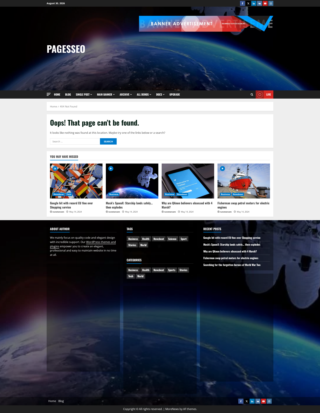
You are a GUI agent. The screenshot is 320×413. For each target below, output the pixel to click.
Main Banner (104, 94)
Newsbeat (59, 194)
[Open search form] (252, 94)
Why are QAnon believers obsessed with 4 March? (187, 205)
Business (113, 194)
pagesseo (66, 48)
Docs (159, 94)
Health (145, 239)
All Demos (143, 94)
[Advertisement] (229, 56)
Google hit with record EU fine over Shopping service (71, 205)
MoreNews (172, 409)
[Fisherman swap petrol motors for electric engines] (244, 181)
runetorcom (58, 211)
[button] (49, 94)
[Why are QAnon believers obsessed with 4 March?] (188, 181)
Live (268, 94)
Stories (132, 245)
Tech (68, 194)
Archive (124, 94)
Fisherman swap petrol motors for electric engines (243, 205)
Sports (171, 270)
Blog (68, 94)
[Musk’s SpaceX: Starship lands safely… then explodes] (132, 181)
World (143, 245)
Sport (184, 239)
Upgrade (175, 94)
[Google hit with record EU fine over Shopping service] (76, 181)
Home (57, 94)
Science (172, 239)
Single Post (83, 94)
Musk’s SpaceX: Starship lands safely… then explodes (129, 205)
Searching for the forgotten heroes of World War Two (231, 265)
